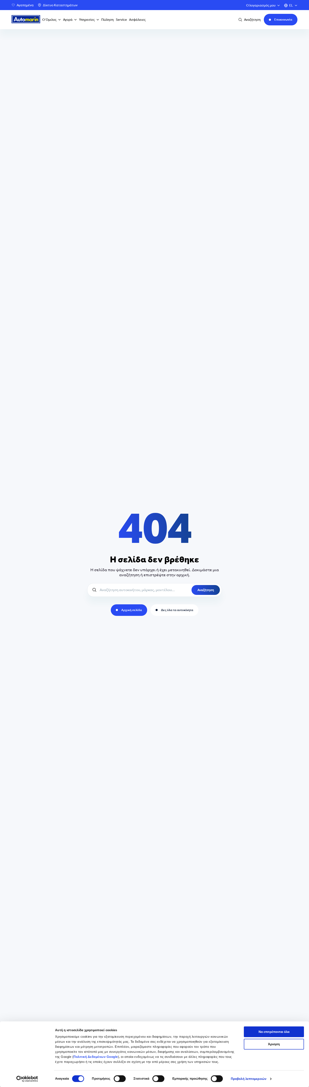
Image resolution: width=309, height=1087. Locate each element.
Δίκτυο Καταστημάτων (60, 5)
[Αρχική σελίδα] (26, 19)
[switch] (120, 1078)
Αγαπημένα (25, 5)
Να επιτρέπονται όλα (274, 1032)
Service (121, 20)
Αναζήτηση (205, 590)
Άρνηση (274, 1044)
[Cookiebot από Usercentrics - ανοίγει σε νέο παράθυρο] (27, 1079)
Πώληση (107, 20)
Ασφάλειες (137, 20)
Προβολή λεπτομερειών (248, 1078)
